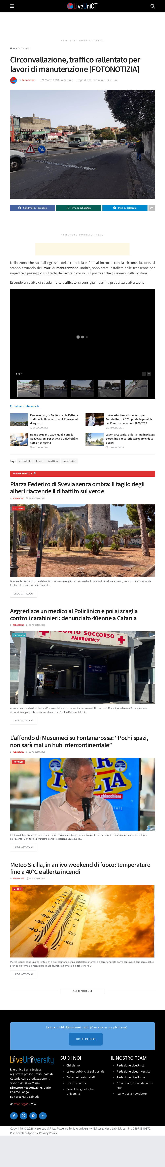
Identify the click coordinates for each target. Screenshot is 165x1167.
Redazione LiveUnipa (131, 1077)
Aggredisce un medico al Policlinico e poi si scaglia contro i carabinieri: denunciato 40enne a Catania (74, 614)
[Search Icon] (153, 6)
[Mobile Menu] (12, 6)
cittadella (25, 461)
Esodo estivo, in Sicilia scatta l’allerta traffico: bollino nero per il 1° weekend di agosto (54, 419)
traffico (53, 461)
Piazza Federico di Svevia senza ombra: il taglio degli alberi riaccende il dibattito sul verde (77, 487)
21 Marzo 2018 (50, 80)
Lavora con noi (76, 1083)
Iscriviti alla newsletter (132, 1093)
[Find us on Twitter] (23, 1115)
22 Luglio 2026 (116, 447)
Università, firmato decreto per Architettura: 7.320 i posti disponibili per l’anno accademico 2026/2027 (129, 419)
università (69, 461)
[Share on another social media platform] (151, 208)
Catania (25, 48)
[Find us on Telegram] (33, 1115)
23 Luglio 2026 (40, 447)
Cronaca (19, 635)
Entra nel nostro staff (80, 1077)
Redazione (28, 80)
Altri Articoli (82, 990)
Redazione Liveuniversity (133, 1071)
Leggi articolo (25, 593)
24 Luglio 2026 (116, 427)
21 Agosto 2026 (36, 878)
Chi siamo (73, 1065)
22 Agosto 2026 (36, 498)
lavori (40, 461)
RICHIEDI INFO (85, 1039)
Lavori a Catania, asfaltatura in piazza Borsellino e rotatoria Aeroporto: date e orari (130, 438)
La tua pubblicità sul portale (85, 1071)
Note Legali (20, 1104)
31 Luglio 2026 (40, 427)
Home (13, 48)
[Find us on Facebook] (14, 1115)
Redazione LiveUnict (130, 1065)
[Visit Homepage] (82, 6)
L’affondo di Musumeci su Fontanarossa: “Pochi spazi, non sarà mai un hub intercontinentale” (79, 741)
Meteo (17, 888)
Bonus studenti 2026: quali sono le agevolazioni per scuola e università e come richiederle (54, 438)
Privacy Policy (48, 1133)
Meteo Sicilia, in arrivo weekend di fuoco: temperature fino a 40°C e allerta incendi (80, 868)
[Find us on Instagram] (43, 1115)
